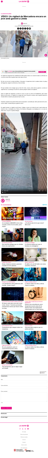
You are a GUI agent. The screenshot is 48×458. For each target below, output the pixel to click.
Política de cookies (24, 437)
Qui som (24, 439)
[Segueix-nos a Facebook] (20, 429)
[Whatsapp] (25, 29)
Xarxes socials (24, 444)
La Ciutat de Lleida (6, 13)
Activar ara (41, 71)
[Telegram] (28, 29)
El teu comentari (4, 391)
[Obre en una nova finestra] (19, 450)
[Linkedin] (23, 29)
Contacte (24, 442)
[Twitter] (21, 29)
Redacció (25, 23)
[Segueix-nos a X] (23, 429)
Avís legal (24, 431)
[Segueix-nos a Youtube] (28, 429)
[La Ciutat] (24, 1)
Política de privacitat (24, 434)
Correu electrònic (4, 385)
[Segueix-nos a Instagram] (25, 429)
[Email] (30, 29)
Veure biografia (8, 200)
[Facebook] (18, 29)
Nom (2, 379)
